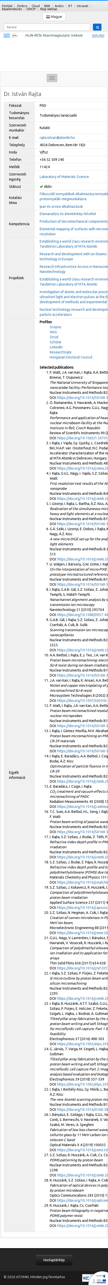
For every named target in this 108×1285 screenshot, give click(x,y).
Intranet (82, 6)
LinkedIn (56, 347)
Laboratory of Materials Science (64, 177)
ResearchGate (61, 352)
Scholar (56, 342)
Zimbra (22, 6)
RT (70, 6)
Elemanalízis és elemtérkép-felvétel (68, 214)
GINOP (31, 9)
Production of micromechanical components (74, 221)
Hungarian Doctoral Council (71, 357)
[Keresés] (97, 27)
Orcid (54, 337)
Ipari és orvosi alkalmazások (61, 206)
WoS (53, 332)
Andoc (59, 6)
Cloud (36, 6)
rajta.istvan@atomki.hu (57, 138)
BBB (47, 6)
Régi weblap (48, 9)
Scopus (55, 327)
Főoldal (7, 6)
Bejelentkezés (12, 9)
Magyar (56, 17)
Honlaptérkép (54, 1260)
